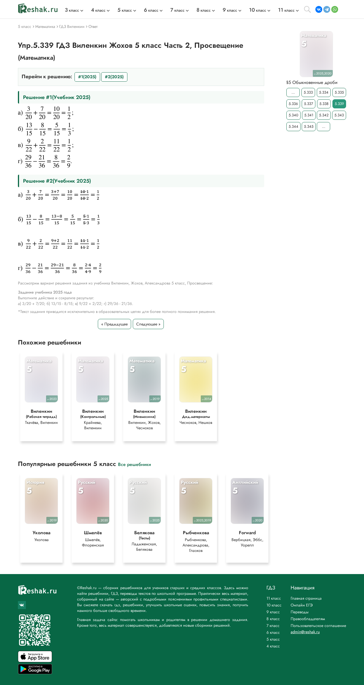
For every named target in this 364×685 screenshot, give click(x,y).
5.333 (308, 92)
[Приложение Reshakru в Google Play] (35, 672)
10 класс (274, 605)
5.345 (308, 126)
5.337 (308, 103)
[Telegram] (326, 9)
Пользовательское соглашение (318, 625)
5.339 (339, 103)
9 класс (273, 612)
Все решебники (134, 464)
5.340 (293, 115)
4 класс (273, 646)
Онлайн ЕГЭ (302, 605)
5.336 (293, 103)
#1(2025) (87, 77)
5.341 (308, 115)
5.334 (323, 92)
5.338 (323, 103)
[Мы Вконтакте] (22, 605)
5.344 (293, 126)
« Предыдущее (114, 324)
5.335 (339, 92)
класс (72, 10)
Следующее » (148, 324)
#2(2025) (114, 77)
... (293, 92)
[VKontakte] (318, 9)
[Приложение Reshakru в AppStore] (35, 660)
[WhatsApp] (334, 9)
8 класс (273, 619)
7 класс (273, 625)
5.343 (339, 115)
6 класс (273, 632)
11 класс (273, 598)
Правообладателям (308, 619)
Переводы (300, 612)
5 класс (273, 639)
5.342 (323, 115)
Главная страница (306, 598)
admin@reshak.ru (305, 632)
